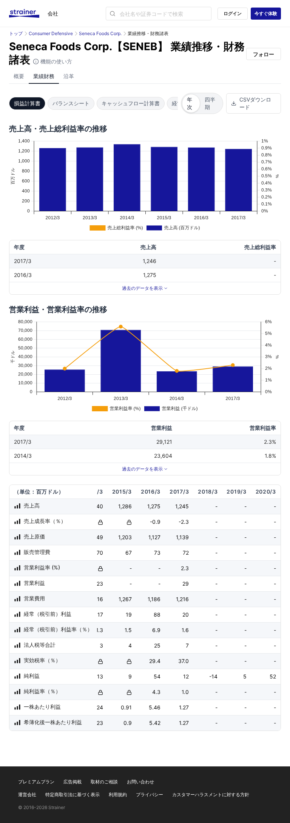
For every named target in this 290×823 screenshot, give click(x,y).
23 (100, 583)
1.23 (98, 723)
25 (157, 645)
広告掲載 (72, 782)
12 (186, 676)
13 (100, 676)
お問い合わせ (140, 782)
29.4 (154, 661)
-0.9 (155, 521)
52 (273, 676)
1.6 (185, 630)
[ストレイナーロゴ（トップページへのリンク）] (28, 13)
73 (157, 552)
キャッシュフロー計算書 (131, 103)
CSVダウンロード (255, 103)
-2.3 (184, 521)
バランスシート (70, 103)
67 (128, 552)
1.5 (128, 630)
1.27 (184, 707)
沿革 (68, 76)
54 (157, 676)
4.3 (156, 692)
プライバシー (149, 794)
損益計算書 (27, 103)
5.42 (154, 723)
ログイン (233, 13)
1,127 (154, 537)
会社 (53, 13)
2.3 (185, 568)
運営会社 (27, 794)
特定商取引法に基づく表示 (72, 794)
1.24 (98, 707)
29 (185, 583)
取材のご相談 (104, 782)
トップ (16, 33)
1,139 (182, 537)
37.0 (183, 661)
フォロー (263, 54)
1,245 (182, 506)
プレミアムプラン (36, 782)
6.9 (156, 630)
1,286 (125, 506)
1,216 (182, 599)
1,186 (154, 599)
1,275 (153, 506)
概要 (19, 76)
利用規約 (118, 794)
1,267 (125, 599)
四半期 (210, 103)
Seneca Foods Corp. (100, 33)
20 (185, 614)
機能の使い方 (55, 61)
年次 (189, 103)
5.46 (154, 707)
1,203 (125, 537)
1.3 (99, 630)
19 (129, 614)
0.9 (127, 723)
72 (186, 552)
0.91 (126, 707)
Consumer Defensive (51, 33)
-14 (213, 676)
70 (100, 552)
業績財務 (43, 76)
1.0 (185, 692)
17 (100, 614)
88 (157, 614)
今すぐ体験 (266, 13)
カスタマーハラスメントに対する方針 (210, 794)
